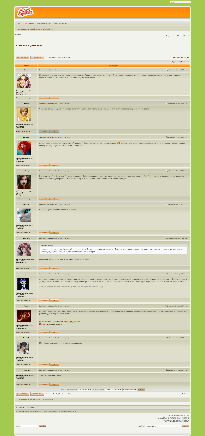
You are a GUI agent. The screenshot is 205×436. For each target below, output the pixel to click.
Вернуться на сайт (60, 23)
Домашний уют (48, 29)
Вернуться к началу (23, 98)
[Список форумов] (25, 13)
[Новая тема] (22, 57)
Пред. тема (176, 62)
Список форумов (23, 29)
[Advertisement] (138, 45)
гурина (64, 286)
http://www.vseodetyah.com (50, 324)
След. (187, 57)
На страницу (177, 57)
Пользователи (29, 23)
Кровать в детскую (29, 45)
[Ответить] (37, 57)
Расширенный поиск (44, 23)
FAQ (19, 23)
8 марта (18, 34)
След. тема (185, 62)
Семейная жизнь (36, 29)
